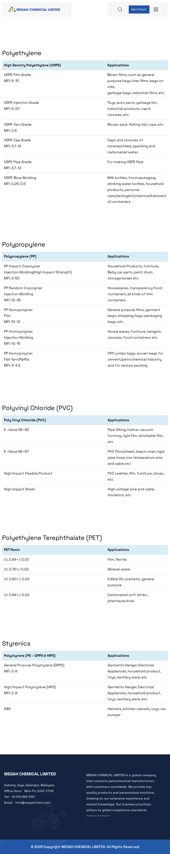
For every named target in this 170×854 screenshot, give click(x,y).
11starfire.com (103, 815)
